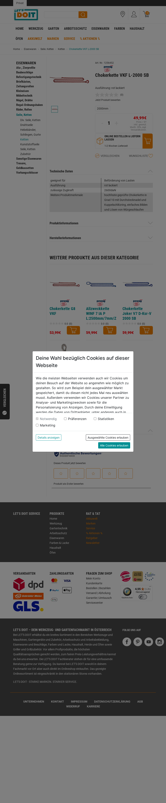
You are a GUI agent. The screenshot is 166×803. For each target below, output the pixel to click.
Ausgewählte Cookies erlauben (108, 437)
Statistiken (106, 419)
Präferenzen (77, 419)
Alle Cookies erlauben (114, 445)
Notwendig (48, 419)
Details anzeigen (49, 437)
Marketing (47, 425)
